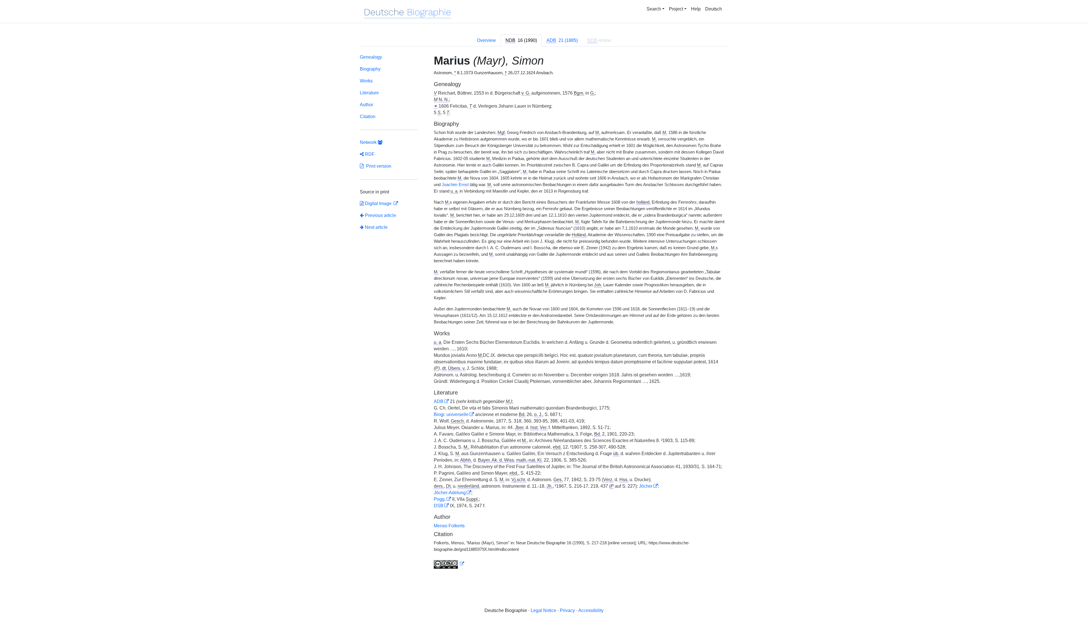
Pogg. (440, 499)
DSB (438, 505)
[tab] (521, 40)
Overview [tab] (486, 40)
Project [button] (676, 9)
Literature (369, 92)
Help (696, 9)
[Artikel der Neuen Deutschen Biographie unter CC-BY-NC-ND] (449, 564)
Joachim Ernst (455, 184)
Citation (367, 116)
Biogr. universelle (451, 414)
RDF (369, 154)
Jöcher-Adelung (450, 492)
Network (369, 142)
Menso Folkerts (449, 525)
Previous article (380, 215)
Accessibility (591, 610)
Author (366, 104)
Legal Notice (543, 610)
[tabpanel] (544, 312)
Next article (376, 227)
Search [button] (654, 9)
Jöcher (646, 486)
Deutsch (713, 9)
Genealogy (371, 57)
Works (366, 80)
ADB (438, 401)
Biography (370, 69)
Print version (377, 166)
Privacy (567, 610)
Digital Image (378, 203)
